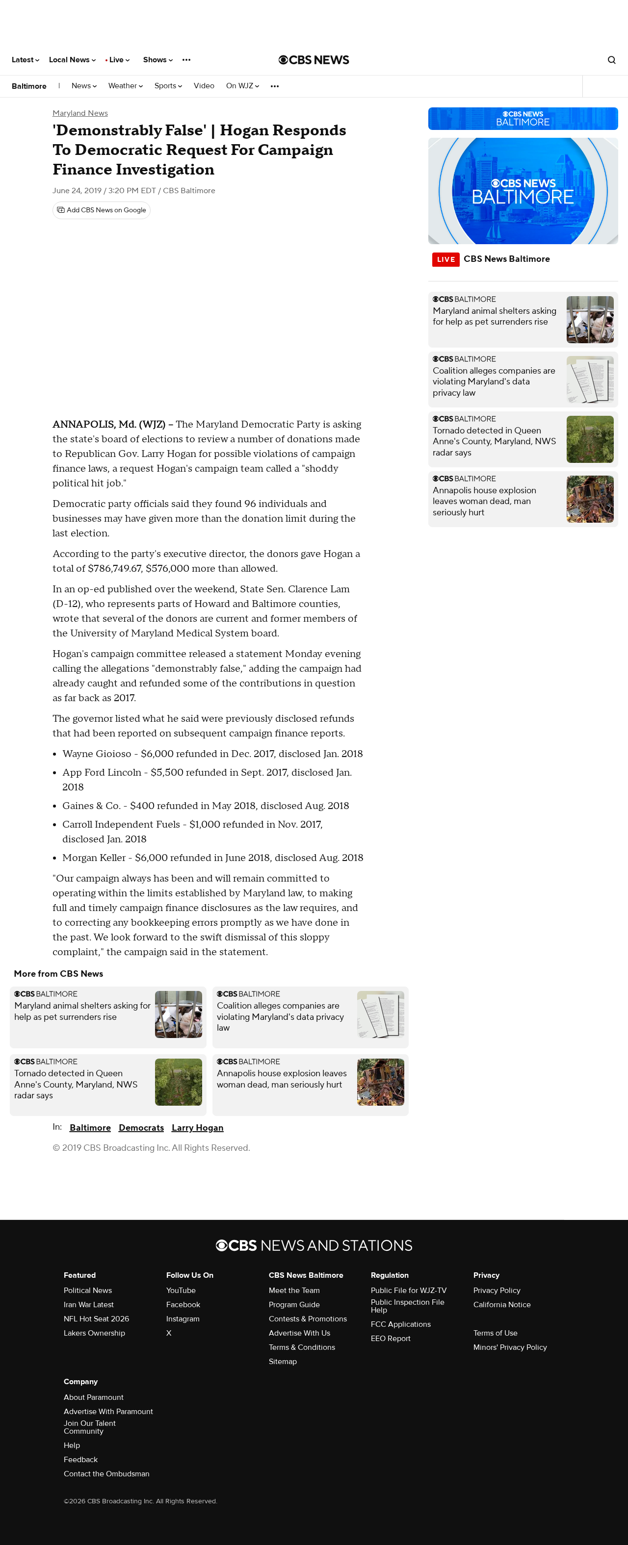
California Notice (502, 1305)
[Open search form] (611, 59)
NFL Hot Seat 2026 (96, 1319)
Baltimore (29, 86)
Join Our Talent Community (90, 1427)
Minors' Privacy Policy (510, 1347)
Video (204, 86)
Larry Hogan (198, 1128)
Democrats (141, 1128)
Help (72, 1445)
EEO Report (391, 1338)
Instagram (183, 1319)
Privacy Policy (497, 1290)
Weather (123, 86)
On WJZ (240, 86)
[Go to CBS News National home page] (314, 60)
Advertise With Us (299, 1333)
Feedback (81, 1460)
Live (117, 60)
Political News (88, 1290)
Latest (23, 60)
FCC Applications (401, 1324)
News (82, 86)
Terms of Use (495, 1333)
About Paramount (94, 1397)
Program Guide (294, 1305)
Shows (156, 60)
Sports (166, 86)
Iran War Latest (89, 1305)
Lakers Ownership (94, 1333)
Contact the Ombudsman (107, 1474)
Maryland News (80, 113)
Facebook (183, 1305)
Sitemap (283, 1362)
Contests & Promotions (308, 1319)
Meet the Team (294, 1290)
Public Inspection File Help (408, 1306)
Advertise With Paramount (108, 1412)
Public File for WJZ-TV (409, 1290)
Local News (70, 60)
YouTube (181, 1290)
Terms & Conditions (302, 1347)
